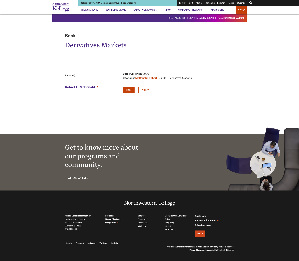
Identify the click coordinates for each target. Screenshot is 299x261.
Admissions (217, 10)
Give (200, 233)
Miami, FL (142, 226)
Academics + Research (190, 10)
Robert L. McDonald (80, 87)
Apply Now (200, 216)
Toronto (168, 226)
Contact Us (109, 216)
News (168, 10)
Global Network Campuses (176, 216)
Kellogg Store (110, 222)
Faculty (182, 3)
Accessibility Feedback (215, 250)
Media (231, 3)
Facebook (80, 243)
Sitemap (230, 250)
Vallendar (169, 229)
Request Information (205, 220)
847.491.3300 (71, 229)
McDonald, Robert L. (147, 78)
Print (145, 90)
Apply (241, 10)
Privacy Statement (197, 250)
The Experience (89, 10)
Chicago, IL (142, 219)
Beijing (167, 219)
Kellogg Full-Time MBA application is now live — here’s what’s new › (109, 3)
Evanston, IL (143, 223)
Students (241, 3)
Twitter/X (103, 243)
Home (170, 18)
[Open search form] (251, 3)
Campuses (142, 216)
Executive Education (145, 10)
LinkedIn (68, 243)
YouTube (114, 243)
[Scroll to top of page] (238, 245)
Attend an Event (203, 225)
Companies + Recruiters (215, 3)
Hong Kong (169, 223)
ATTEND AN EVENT (79, 178)
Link (128, 90)
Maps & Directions (112, 219)
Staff (191, 3)
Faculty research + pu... (210, 18)
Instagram (92, 243)
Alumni (199, 3)
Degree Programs (116, 10)
